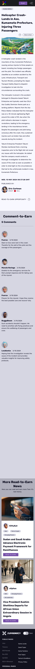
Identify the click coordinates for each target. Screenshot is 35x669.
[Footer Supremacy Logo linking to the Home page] (11, 633)
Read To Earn (11, 554)
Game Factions (23, 651)
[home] (4, 3)
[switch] (26, 633)
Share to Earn (28, 35)
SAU (6, 531)
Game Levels (22, 644)
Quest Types (22, 647)
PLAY (23, 3)
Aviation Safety (7, 9)
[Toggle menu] (31, 3)
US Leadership (9, 597)
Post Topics (21, 655)
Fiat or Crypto (15, 531)
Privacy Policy (22, 662)
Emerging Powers (9, 535)
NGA (6, 593)
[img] (17, 45)
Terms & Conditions (24, 658)
